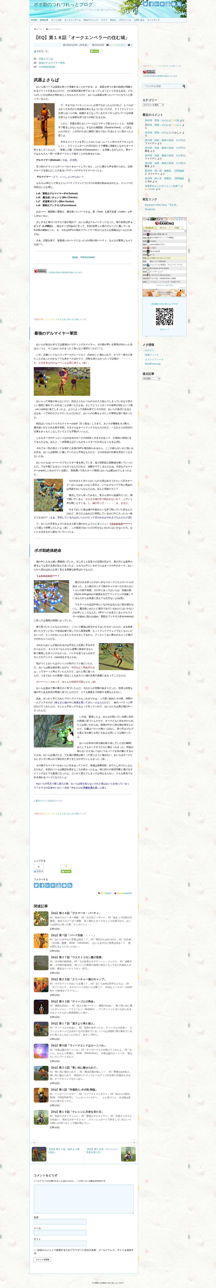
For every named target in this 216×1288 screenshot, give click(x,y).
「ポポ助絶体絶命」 (47, 67)
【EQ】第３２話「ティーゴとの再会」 (73, 1001)
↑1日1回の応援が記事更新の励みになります (160, 76)
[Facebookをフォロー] (151, 5)
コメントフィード (154, 359)
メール (37, 1228)
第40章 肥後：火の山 (157, 120)
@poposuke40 (124, 893)
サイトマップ (153, 20)
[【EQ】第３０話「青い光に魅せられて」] (41, 1073)
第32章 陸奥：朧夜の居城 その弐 (164, 140)
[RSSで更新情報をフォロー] (179, 5)
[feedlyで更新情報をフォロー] (173, 5)
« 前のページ (40, 801)
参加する (183, 287)
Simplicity (150, 209)
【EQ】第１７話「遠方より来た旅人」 (73, 1023)
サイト (37, 1239)
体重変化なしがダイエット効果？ (162, 186)
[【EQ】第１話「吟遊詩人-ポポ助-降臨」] (41, 1095)
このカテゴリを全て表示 (165, 285)
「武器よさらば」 (45, 59)
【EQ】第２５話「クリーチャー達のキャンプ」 (78, 979)
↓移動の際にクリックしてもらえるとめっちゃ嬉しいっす (60, 813)
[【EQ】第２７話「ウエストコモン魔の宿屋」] (41, 963)
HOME (34, 20)
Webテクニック (91, 20)
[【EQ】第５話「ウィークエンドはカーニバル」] (41, 1051)
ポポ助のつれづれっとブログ (63, 4)
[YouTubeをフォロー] (167, 5)
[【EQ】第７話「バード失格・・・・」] (41, 940)
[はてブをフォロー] (162, 5)
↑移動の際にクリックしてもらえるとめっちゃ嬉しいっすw (162, 66)
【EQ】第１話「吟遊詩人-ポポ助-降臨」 (74, 1089)
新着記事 (44, 20)
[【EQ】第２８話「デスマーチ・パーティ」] (41, 918)
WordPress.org (152, 364)
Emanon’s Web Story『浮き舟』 (162, 205)
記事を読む (55, 929)
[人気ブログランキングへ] (40, 272)
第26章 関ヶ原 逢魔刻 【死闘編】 (165, 170)
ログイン (149, 350)
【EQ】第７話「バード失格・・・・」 (73, 935)
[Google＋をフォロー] (156, 5)
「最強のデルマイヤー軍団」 (51, 63)
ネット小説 (56, 20)
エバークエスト (117, 45)
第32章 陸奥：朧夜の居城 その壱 (164, 155)
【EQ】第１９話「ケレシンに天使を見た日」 (77, 1111)
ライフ (104, 20)
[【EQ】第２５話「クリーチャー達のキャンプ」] (41, 985)
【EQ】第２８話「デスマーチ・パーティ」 (75, 913)
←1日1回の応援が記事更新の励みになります (64, 272)
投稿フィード (152, 355)
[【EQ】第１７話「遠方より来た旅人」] (41, 1029)
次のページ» (55, 801)
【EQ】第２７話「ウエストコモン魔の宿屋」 (77, 957)
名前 (36, 1217)
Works (113, 20)
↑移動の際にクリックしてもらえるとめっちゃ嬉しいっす (60, 319)
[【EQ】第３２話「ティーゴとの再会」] (41, 1007)
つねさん (177, 125)
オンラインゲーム (72, 20)
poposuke (150, 189)
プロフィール (125, 20)
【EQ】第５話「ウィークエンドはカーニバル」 (78, 1045)
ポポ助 (175, 120)
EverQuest (106, 893)
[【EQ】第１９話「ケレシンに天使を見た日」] (41, 1117)
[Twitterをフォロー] (145, 5)
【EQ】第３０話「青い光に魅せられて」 (74, 1067)
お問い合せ (139, 20)
